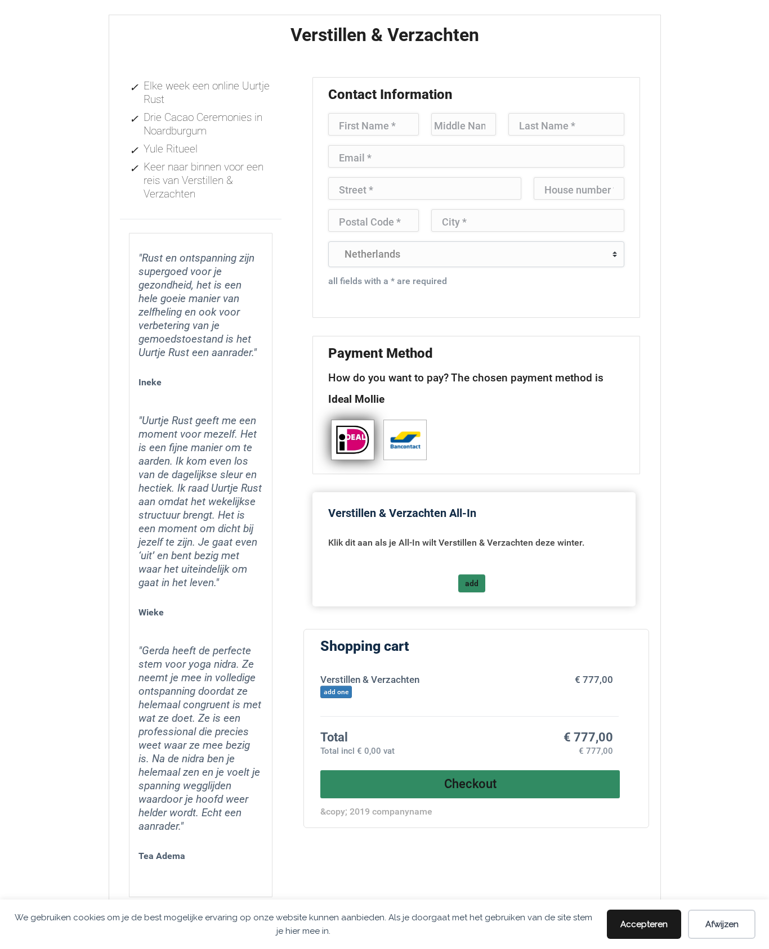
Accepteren (644, 924)
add (472, 583)
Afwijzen (722, 924)
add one (336, 692)
